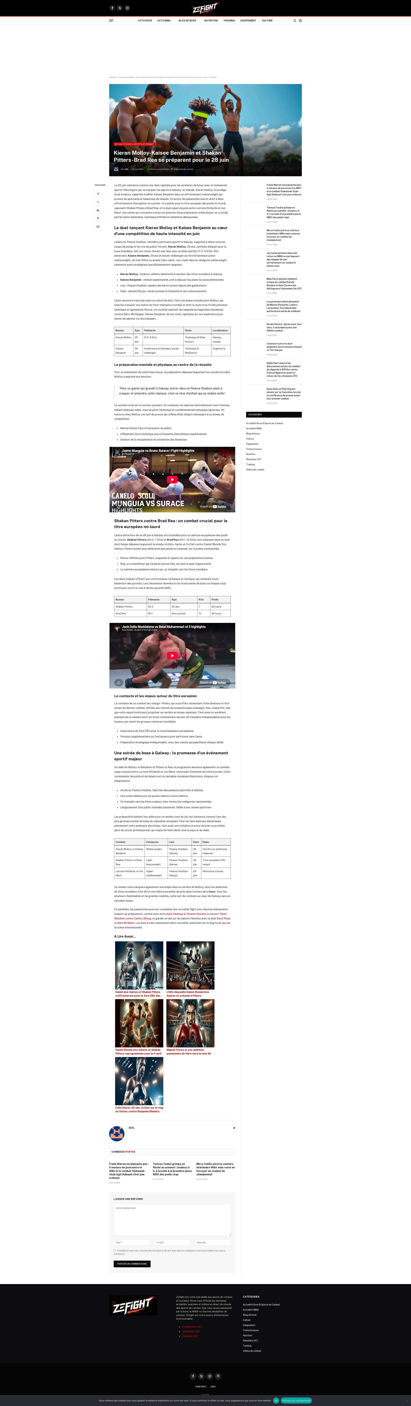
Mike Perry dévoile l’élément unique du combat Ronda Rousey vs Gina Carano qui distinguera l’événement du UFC (284, 284)
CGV (213, 1386)
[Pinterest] (98, 218)
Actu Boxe (145, 20)
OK (276, 1400)
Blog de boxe (187, 20)
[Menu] (111, 20)
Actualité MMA (254, 428)
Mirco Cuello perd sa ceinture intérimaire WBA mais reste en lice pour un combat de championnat (215, 1169)
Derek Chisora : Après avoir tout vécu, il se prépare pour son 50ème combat (284, 327)
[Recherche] (300, 20)
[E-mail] (98, 226)
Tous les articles (126, 77)
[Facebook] (98, 194)
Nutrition (211, 20)
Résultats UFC (253, 459)
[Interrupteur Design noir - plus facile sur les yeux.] (295, 20)
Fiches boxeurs (254, 449)
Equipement (248, 20)
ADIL (126, 169)
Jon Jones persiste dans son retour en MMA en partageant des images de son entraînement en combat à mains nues (283, 259)
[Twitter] (98, 202)
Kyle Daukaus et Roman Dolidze (186, 913)
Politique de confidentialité (296, 1400)
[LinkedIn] (98, 210)
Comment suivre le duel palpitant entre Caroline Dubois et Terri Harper (284, 346)
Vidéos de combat (255, 469)
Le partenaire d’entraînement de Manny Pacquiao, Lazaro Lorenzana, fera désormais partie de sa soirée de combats (283, 306)
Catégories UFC (191, 1331)
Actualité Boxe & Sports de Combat (134, 144)
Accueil (112, 77)
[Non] (407, 1400)
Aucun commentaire (159, 169)
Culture (267, 20)
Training (229, 20)
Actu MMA (164, 20)
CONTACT (201, 1386)
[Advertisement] (205, 50)
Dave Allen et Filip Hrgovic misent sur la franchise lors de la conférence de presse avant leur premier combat (284, 394)
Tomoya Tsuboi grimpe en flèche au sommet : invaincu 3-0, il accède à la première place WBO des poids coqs (172, 1169)
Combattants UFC (192, 1326)
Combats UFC (190, 1336)
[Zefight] (205, 8)
